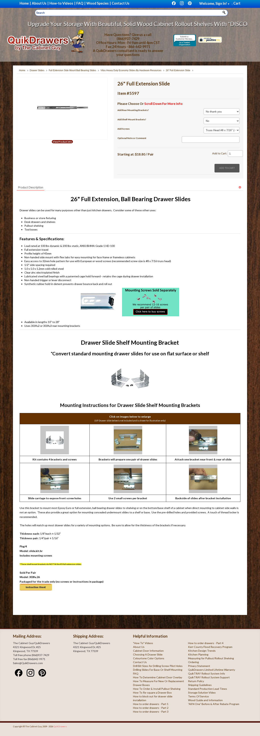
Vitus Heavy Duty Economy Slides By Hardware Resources (130, 70)
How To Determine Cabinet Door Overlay (157, 677)
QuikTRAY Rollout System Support (209, 677)
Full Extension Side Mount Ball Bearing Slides (72, 70)
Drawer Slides (37, 70)
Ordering (193, 662)
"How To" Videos (143, 643)
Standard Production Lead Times (207, 688)
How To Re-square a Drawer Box (152, 692)
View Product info (62, 141)
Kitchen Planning (198, 654)
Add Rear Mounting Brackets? (133, 110)
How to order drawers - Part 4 (205, 643)
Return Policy (196, 681)
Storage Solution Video (202, 692)
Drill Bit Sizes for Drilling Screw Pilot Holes (158, 665)
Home (22, 70)
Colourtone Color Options (148, 658)
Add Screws (123, 128)
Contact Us (140, 662)
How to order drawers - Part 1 (150, 704)
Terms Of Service (198, 696)
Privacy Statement (199, 665)
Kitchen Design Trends (202, 650)
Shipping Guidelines (200, 685)
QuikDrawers (60, 726)
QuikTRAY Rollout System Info (206, 673)
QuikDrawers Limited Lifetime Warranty (211, 669)
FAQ (135, 673)
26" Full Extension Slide (178, 70)
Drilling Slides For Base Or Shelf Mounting (157, 669)
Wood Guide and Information (205, 700)
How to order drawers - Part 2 (150, 707)
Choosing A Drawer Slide (148, 654)
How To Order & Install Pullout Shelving (156, 688)
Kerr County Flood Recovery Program (210, 646)
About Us (138, 646)
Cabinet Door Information (148, 650)
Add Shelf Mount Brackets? (131, 119)
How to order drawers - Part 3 (150, 711)
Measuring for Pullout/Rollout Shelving (211, 658)
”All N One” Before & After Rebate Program (213, 704)
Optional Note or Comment (131, 138)
